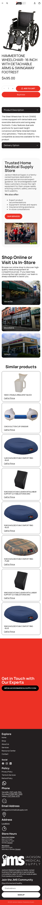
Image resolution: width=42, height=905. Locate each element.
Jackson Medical (17, 902)
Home (4, 737)
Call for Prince (9, 398)
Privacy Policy (7, 772)
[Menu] (2, 3)
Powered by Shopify (28, 902)
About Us (5, 744)
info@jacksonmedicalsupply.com (20, 688)
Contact (5, 754)
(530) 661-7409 (16, 794)
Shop (4, 741)
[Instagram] (6, 763)
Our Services (13, 216)
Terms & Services (9, 775)
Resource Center (9, 751)
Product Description (14, 110)
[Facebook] (3, 763)
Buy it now (21, 94)
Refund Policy (7, 778)
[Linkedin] (10, 763)
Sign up (21, 895)
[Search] (7, 3)
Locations (6, 823)
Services (5, 747)
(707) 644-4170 (13, 796)
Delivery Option (11, 145)
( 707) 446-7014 (15, 792)
